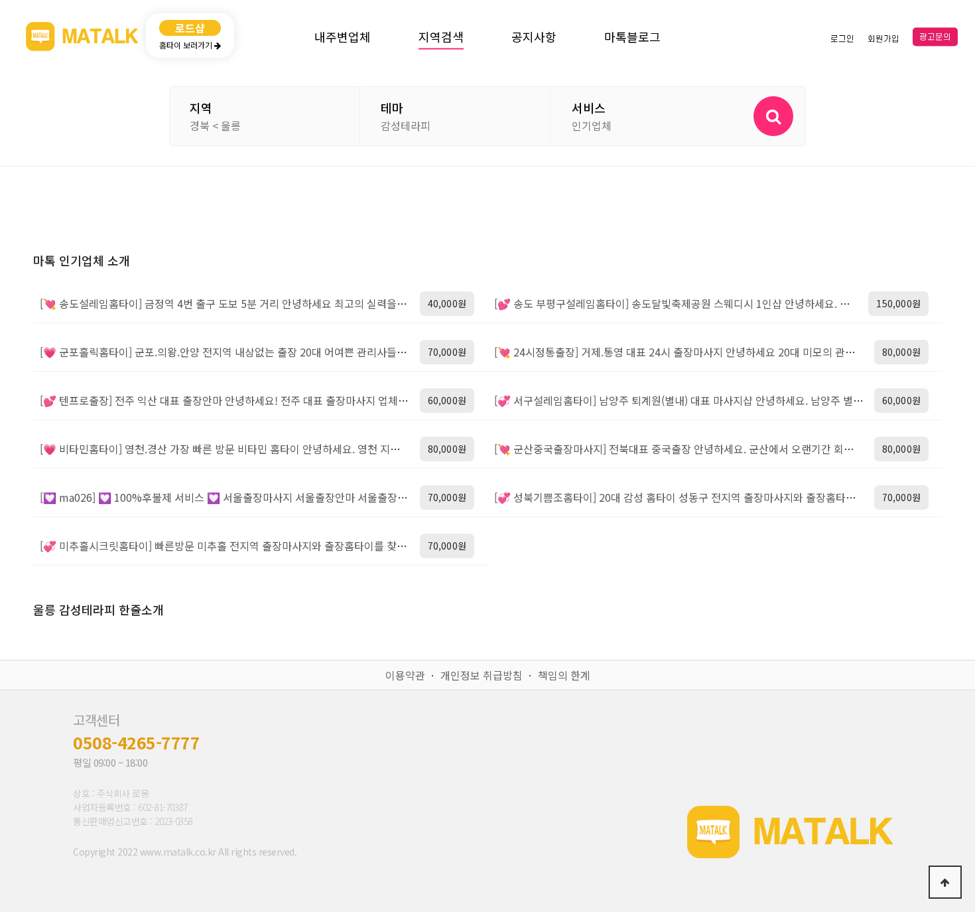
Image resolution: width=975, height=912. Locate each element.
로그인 (842, 38)
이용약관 (405, 675)
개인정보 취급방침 (481, 675)
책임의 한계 (564, 675)
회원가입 (883, 38)
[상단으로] (945, 882)
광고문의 (935, 37)
